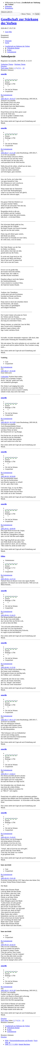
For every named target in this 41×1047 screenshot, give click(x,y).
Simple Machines (24, 1044)
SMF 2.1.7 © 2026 (11, 1044)
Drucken (4, 66)
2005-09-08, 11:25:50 (8, 667)
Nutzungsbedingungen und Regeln (21, 1040)
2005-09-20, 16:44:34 (8, 945)
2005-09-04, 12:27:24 (8, 579)
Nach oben (4, 1020)
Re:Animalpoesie (6, 95)
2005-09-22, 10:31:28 (8, 990)
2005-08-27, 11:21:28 (8, 153)
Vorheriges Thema (7, 64)
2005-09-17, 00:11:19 (8, 720)
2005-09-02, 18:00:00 (8, 529)
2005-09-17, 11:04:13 (8, 774)
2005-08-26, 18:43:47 (8, 99)
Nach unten (5, 68)
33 (23, 68)
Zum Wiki (8, 32)
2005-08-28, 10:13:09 (8, 422)
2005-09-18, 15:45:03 (8, 837)
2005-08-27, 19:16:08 (8, 371)
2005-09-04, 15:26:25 (8, 615)
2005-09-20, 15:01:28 (8, 878)
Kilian (3, 556)
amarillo (4, 74)
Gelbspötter (5, 376)
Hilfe (6, 1040)
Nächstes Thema (19, 64)
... (22, 68)
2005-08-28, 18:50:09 (8, 476)
